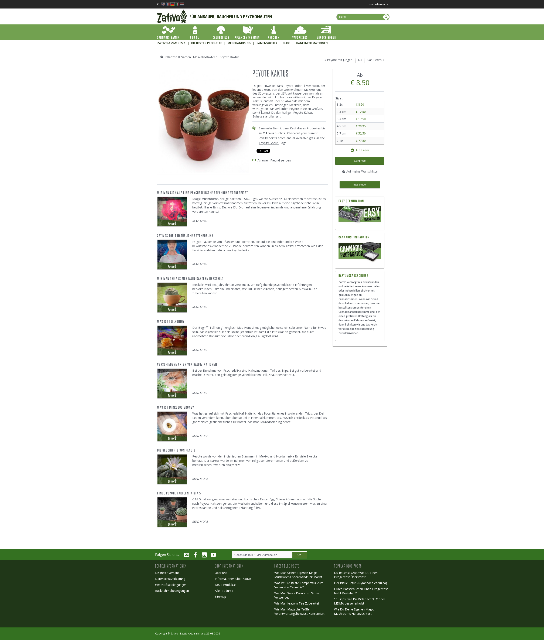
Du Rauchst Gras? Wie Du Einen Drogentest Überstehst (356, 575)
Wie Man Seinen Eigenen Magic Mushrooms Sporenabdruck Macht (298, 575)
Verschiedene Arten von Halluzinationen (187, 364)
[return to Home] (161, 56)
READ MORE (200, 221)
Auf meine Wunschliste (362, 171)
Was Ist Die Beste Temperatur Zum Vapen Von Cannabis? (298, 585)
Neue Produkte (225, 585)
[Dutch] (182, 3)
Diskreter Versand (167, 573)
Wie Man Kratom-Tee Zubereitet (296, 603)
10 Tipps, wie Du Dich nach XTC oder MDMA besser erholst (359, 601)
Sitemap (220, 597)
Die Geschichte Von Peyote (176, 450)
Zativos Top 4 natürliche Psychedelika (185, 236)
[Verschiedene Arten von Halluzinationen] (172, 383)
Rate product (359, 184)
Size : (339, 98)
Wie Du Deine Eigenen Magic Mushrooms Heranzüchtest (354, 611)
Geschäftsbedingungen (171, 585)
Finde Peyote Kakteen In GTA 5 (179, 493)
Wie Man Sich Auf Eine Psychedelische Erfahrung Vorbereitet (202, 193)
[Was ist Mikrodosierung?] (172, 426)
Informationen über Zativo (233, 579)
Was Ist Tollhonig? (171, 321)
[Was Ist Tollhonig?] (172, 340)
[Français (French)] (168, 3)
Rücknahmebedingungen (172, 591)
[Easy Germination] (360, 214)
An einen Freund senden (274, 160)
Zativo (174, 633)
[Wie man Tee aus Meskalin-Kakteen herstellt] (172, 297)
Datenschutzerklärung (170, 579)
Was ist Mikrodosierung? (175, 407)
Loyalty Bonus (269, 143)
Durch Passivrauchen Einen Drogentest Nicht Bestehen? (361, 591)
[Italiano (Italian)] (177, 3)
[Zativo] (172, 12)
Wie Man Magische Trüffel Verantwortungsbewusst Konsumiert (299, 611)
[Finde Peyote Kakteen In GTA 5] (172, 512)
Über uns (221, 573)
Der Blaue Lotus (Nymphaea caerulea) (360, 583)
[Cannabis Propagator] (360, 252)
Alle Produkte (224, 591)
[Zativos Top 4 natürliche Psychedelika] (172, 254)
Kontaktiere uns (378, 4)
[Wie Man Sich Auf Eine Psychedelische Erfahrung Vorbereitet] (172, 212)
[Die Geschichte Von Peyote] (172, 469)
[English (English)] (163, 3)
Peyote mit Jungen (339, 60)
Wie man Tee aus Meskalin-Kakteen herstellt (190, 278)
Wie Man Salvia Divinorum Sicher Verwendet (296, 595)
